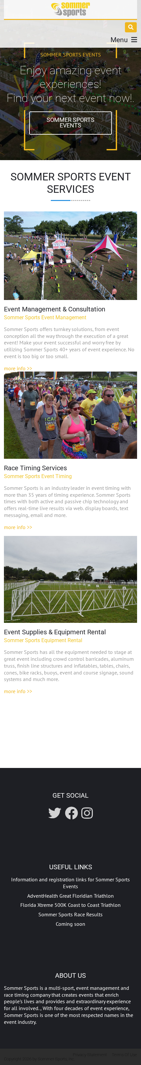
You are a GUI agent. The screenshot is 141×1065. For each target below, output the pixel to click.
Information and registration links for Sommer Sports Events (70, 883)
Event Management (70, 255)
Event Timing (70, 415)
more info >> (18, 368)
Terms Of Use (124, 1055)
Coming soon (70, 924)
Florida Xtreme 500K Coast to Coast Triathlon (70, 905)
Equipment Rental (70, 579)
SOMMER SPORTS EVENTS (70, 123)
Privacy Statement (90, 1055)
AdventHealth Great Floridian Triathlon (70, 895)
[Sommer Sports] (70, 9)
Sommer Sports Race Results (70, 914)
